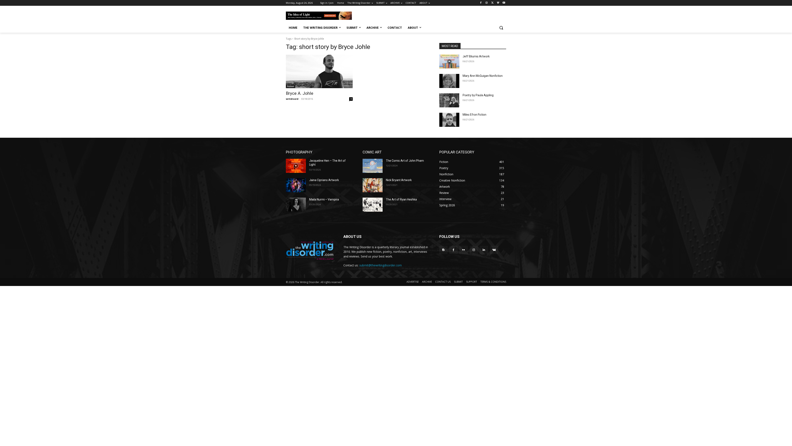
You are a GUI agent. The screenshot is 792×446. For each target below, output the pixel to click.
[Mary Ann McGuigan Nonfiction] (449, 81)
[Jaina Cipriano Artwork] (296, 185)
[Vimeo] (498, 3)
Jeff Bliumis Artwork (476, 56)
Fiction (290, 86)
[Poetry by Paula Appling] (449, 100)
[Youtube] (503, 3)
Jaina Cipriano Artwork (324, 180)
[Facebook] (480, 3)
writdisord (292, 98)
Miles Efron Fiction (474, 114)
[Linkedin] (484, 250)
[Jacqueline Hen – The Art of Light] (296, 166)
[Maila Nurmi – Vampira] (296, 205)
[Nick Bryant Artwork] (373, 185)
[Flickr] (464, 250)
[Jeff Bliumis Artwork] (449, 62)
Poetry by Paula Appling (478, 95)
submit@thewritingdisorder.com (380, 265)
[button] (501, 28)
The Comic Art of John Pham (405, 160)
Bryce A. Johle (299, 93)
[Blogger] (443, 250)
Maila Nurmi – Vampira (324, 199)
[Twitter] (492, 3)
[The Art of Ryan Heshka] (373, 205)
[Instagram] (486, 3)
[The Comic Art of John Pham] (373, 166)
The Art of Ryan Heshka (401, 199)
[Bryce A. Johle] (319, 71)
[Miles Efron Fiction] (449, 120)
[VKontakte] (494, 250)
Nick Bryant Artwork (399, 180)
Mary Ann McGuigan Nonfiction (483, 75)
